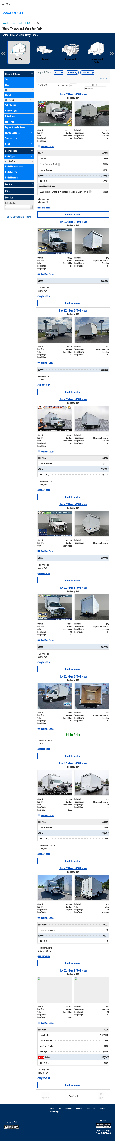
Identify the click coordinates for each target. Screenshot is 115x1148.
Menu (9, 4)
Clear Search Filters (20, 216)
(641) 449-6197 (43, 385)
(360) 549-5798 (43, 296)
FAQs (59, 1108)
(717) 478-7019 (43, 956)
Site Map (79, 1108)
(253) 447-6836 (43, 490)
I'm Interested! (73, 214)
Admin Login (54, 1111)
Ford (57, 72)
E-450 (71, 72)
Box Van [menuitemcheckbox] (11, 161)
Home (52, 1108)
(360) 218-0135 (43, 1078)
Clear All (104, 79)
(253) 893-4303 (43, 748)
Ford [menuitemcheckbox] (10, 90)
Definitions (68, 1108)
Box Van (86, 72)
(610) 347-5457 (43, 207)
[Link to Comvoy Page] (11, 1127)
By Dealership (10, 203)
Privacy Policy (91, 1108)
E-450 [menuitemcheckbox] (11, 100)
